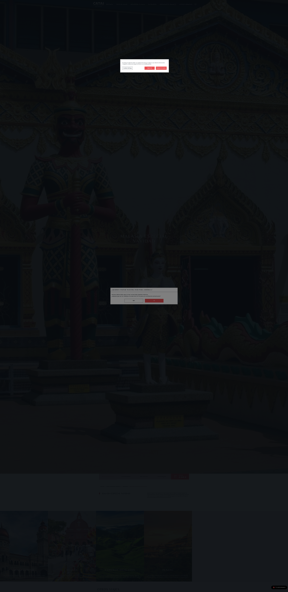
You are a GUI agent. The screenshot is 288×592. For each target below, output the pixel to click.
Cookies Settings (127, 68)
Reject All (149, 68)
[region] (144, 66)
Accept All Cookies (161, 68)
